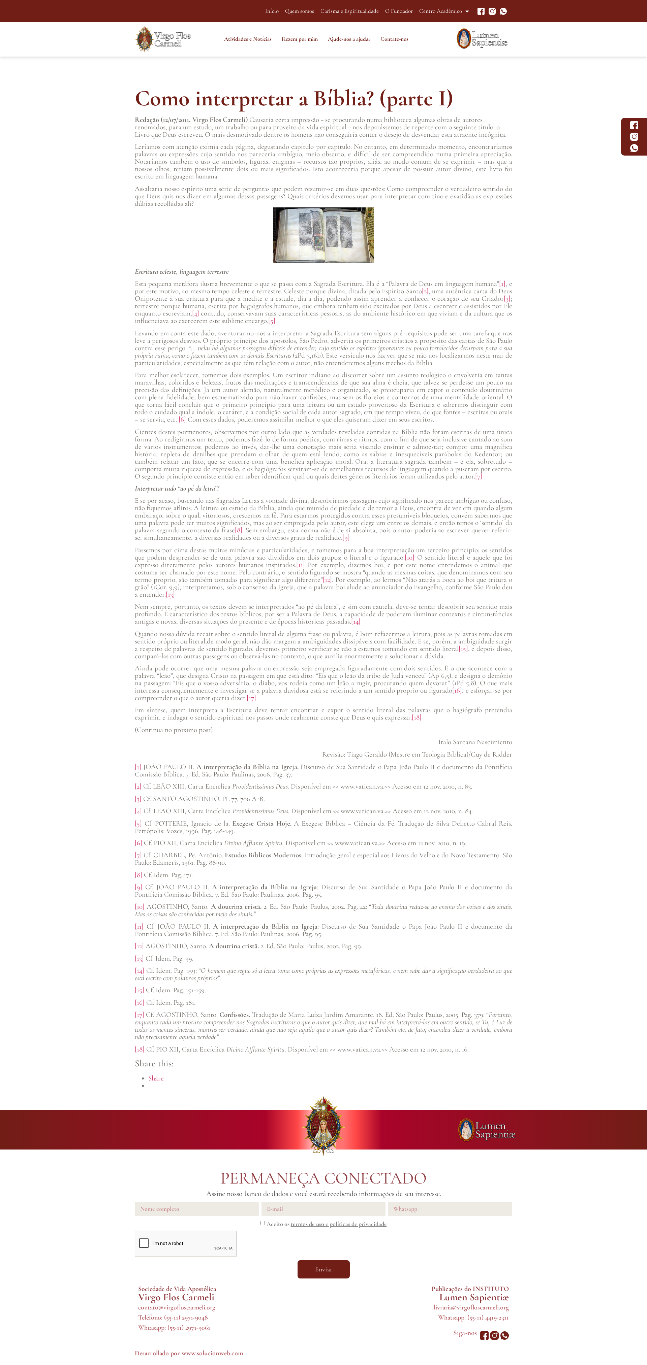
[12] (327, 579)
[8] (238, 530)
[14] (356, 621)
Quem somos (299, 10)
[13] (170, 594)
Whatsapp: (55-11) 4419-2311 (473, 1317)
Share (156, 1078)
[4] (195, 313)
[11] (300, 565)
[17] (251, 698)
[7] (478, 476)
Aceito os (327, 1224)
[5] (271, 321)
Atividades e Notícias (248, 38)
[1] (502, 283)
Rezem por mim (300, 38)
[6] (182, 419)
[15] (463, 648)
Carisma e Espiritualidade (349, 10)
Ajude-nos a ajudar (349, 38)
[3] (507, 298)
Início (272, 10)
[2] (425, 291)
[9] (346, 537)
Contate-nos (394, 38)
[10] (409, 557)
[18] (417, 717)
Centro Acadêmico (440, 10)
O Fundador (399, 10)
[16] (457, 690)
